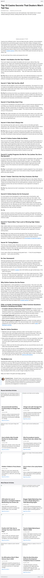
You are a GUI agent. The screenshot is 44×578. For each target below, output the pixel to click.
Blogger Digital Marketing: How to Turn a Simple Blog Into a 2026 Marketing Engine (32, 500)
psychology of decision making (33, 238)
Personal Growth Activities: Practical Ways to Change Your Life (11, 408)
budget (17, 270)
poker (36, 323)
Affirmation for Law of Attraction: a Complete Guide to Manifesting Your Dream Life (11, 500)
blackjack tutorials (7, 325)
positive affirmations (27, 354)
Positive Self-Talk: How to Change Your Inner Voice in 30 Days (11, 529)
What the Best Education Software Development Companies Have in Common (31, 559)
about (42, 1)
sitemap (39, 576)
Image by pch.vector (20, 38)
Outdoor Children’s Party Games (11, 466)
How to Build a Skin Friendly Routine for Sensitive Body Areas (10, 439)
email (42, 576)
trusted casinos (10, 50)
